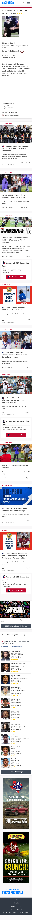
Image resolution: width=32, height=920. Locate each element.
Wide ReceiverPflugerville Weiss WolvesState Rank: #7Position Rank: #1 (18, 726)
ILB (6, 644)
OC (23, 642)
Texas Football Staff (8, 165)
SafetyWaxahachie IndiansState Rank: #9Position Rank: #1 (16, 750)
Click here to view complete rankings (11, 646)
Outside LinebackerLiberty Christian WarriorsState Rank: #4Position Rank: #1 (18, 690)
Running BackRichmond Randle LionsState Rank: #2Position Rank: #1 (18, 666)
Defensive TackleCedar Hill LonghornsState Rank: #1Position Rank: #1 (17, 654)
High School (7, 123)
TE (15, 642)
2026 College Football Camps (16, 626)
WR (12, 642)
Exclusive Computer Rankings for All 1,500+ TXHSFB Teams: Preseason (15, 148)
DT (28, 642)
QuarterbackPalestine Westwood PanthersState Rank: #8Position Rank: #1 (20, 738)
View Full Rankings (16, 772)
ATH (12, 644)
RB (7, 642)
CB (8, 644)
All (2, 642)
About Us (16, 900)
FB (10, 642)
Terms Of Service (16, 909)
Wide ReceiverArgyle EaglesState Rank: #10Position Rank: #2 (16, 762)
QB (5, 642)
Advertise (16, 903)
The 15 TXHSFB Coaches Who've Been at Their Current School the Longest (14, 355)
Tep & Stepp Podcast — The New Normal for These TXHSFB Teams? (14, 400)
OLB (2, 644)
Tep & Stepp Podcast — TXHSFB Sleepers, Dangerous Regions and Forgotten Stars (14, 556)
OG (20, 642)
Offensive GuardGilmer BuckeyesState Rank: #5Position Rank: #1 (16, 702)
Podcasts (6, 284)
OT (17, 642)
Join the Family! (17, 276)
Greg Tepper (9, 207)
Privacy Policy (16, 906)
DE (25, 642)
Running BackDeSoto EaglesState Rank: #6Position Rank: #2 (16, 714)
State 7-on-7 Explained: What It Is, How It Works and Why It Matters (15, 240)
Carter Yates (8, 367)
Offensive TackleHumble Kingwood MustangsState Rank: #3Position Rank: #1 (19, 678)
